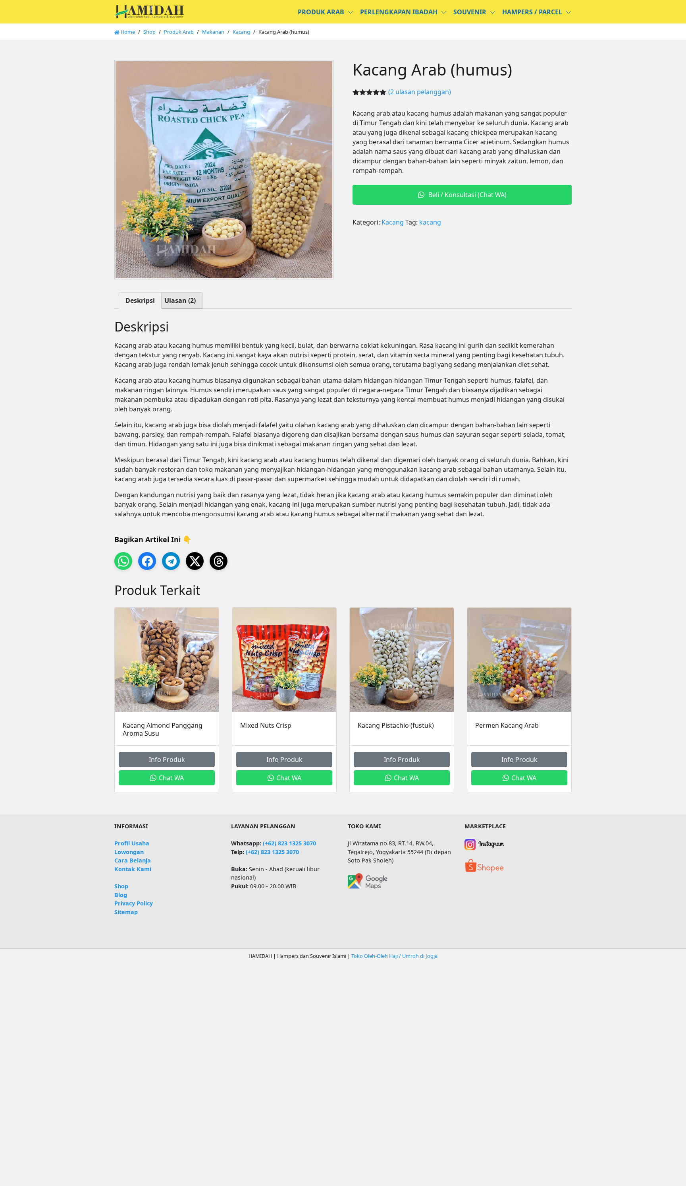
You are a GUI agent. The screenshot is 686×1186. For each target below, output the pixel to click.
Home (127, 31)
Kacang (241, 31)
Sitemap (126, 912)
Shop (149, 31)
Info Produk (167, 759)
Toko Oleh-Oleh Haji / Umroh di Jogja (394, 955)
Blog (120, 895)
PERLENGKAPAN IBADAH (398, 12)
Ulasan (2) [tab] (180, 300)
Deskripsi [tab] (140, 300)
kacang (430, 222)
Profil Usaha (131, 843)
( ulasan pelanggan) (419, 91)
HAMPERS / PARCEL (532, 12)
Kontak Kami (132, 869)
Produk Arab (179, 31)
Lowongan (129, 852)
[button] (352, 12)
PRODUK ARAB (321, 12)
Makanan (213, 31)
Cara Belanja (132, 860)
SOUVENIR (469, 12)
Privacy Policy (133, 903)
